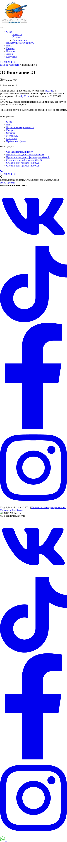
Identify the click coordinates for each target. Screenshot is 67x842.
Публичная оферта (16, 141)
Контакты (11, 56)
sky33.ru (49, 90)
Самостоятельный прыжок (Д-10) (24, 160)
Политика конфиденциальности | (49, 507)
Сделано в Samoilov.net (12, 510)
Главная (4, 64)
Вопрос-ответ (19, 40)
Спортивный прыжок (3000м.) (22, 165)
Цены (9, 45)
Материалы (12, 135)
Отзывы (16, 37)
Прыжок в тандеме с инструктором (25, 154)
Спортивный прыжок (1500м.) (22, 163)
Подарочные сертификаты (20, 43)
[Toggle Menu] (1, 27)
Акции (10, 54)
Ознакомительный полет (19, 151)
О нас (9, 31)
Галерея (10, 48)
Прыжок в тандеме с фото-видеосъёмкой (28, 157)
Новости (10, 51)
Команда (17, 34)
